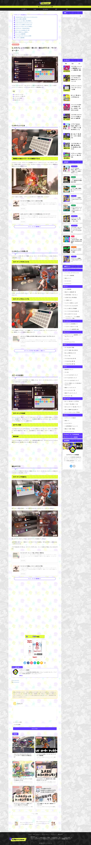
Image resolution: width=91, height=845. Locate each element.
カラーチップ (19, 293)
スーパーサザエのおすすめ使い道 (72, 311)
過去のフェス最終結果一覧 (70, 292)
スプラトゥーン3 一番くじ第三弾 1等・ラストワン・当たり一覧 (76, 219)
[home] (22, 675)
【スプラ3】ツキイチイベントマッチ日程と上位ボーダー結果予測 (76, 116)
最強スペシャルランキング (70, 387)
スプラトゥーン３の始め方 (70, 417)
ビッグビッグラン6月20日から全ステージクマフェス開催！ (76, 250)
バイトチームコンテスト (70, 341)
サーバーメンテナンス (69, 431)
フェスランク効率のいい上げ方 (71, 303)
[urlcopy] (45, 663)
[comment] (41, 663)
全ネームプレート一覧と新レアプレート (73, 406)
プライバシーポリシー (45, 834)
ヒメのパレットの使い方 (19, 96)
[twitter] (25, 663)
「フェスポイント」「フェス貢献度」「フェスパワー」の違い (73, 317)
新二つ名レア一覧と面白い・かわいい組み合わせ (76, 135)
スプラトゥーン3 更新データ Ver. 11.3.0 (23, 24)
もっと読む (35, 813)
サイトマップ (53, 834)
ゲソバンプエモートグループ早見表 (72, 412)
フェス (35, 9)
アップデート (24, 9)
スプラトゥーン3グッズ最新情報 (71, 437)
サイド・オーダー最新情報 (33, 226)
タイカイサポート (68, 423)
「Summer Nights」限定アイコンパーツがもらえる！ (26, 17)
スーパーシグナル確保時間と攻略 (72, 329)
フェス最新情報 (68, 289)
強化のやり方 (17, 100)
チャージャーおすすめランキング (72, 380)
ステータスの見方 (18, 98)
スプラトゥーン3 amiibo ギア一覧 (22, 30)
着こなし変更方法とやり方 (70, 353)
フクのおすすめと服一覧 (70, 361)
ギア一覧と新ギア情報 (69, 347)
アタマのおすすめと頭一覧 (70, 358)
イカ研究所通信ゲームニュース (71, 426)
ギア (56, 9)
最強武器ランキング (69, 369)
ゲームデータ (67, 398)
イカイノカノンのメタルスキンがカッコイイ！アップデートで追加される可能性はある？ (22, 755)
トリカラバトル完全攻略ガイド (71, 323)
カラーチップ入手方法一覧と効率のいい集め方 (34, 350)
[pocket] (31, 663)
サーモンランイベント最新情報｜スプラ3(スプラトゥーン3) (73, 335)
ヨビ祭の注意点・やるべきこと (71, 294)
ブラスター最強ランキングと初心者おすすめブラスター (73, 384)
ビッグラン (67, 339)
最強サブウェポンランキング (71, 393)
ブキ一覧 (66, 372)
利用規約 (63, 838)
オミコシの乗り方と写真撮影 (71, 308)
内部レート (67, 420)
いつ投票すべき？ (68, 300)
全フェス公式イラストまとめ (71, 313)
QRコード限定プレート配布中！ (22, 32)
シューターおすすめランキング (71, 375)
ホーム (29, 834)
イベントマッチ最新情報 (20, 33)
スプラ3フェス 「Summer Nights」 (22, 28)
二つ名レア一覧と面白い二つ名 (71, 404)
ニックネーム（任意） (17, 722)
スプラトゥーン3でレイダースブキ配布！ (23, 26)
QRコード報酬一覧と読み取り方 (71, 409)
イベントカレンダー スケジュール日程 (46, 6)
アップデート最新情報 (19, 37)
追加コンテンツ (68, 278)
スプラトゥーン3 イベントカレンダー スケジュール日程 (76, 87)
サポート (66, 415)
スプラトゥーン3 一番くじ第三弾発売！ (23, 20)
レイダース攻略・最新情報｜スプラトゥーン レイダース (76, 190)
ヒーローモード (68, 283)
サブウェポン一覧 (68, 395)
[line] (38, 663)
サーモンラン (45, 9)
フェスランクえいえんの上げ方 (71, 305)
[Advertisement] (35, 113)
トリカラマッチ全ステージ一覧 (71, 326)
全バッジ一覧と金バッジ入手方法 (72, 401)
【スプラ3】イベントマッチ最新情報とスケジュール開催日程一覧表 (76, 68)
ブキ (67, 9)
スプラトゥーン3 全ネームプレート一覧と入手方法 (76, 155)
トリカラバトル (68, 321)
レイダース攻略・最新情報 (20, 18)
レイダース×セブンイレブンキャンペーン (23, 22)
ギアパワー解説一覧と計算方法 (71, 350)
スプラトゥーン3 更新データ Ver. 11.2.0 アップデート (76, 260)
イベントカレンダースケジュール (72, 272)
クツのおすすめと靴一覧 (70, 363)
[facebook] (28, 663)
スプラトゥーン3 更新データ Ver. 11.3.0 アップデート (76, 199)
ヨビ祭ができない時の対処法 (71, 297)
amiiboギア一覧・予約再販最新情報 (72, 434)
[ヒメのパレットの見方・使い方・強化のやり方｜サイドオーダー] (35, 663)
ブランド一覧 (67, 355)
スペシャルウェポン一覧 (70, 390)
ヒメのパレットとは (18, 94)
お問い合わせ (60, 834)
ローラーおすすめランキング (71, 377)
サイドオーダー (16, 680)
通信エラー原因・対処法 (70, 428)
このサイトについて (36, 834)
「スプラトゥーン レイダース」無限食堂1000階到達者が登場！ (76, 180)
